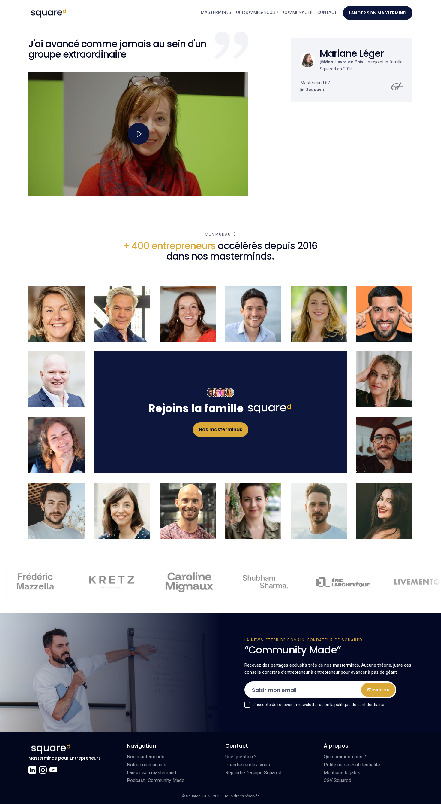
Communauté (298, 12)
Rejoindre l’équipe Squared (253, 772)
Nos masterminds (145, 757)
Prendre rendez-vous (247, 765)
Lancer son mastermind (151, 772)
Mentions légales (342, 772)
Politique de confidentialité (352, 765)
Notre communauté (146, 765)
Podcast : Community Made (155, 780)
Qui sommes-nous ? (257, 12)
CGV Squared (337, 780)
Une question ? (240, 757)
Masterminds (216, 12)
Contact (327, 12)
